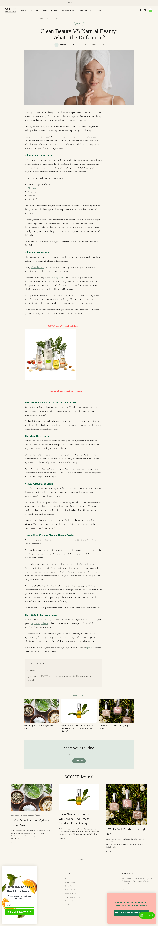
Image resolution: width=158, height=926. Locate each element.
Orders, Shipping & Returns (73, 897)
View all (79, 859)
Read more (14, 843)
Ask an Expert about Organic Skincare (26, 815)
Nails (44, 10)
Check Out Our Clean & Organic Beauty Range (63, 391)
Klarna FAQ (69, 901)
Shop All (23, 10)
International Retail (71, 893)
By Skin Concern (68, 10)
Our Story (100, 10)
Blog (48, 18)
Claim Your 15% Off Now (19, 911)
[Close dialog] (153, 895)
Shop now (79, 761)
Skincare (34, 10)
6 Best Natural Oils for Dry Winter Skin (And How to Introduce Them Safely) (75, 819)
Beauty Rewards (70, 882)
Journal (56, 18)
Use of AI (68, 905)
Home (42, 18)
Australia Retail (70, 890)
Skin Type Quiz (85, 10)
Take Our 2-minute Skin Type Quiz (132, 912)
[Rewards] (147, 915)
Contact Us (68, 886)
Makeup (54, 10)
